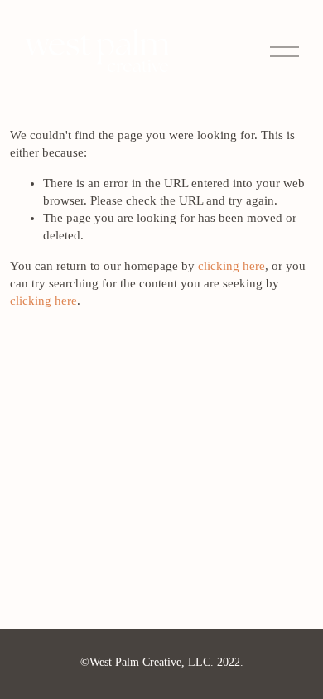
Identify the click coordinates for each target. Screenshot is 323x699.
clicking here (231, 265)
